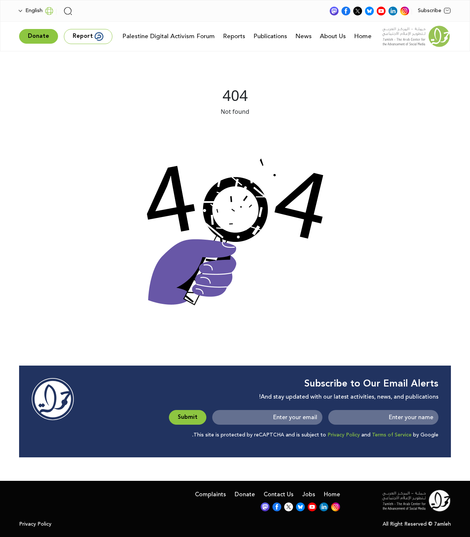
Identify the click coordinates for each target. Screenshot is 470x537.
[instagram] (404, 11)
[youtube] (381, 11)
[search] (68, 11)
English (34, 11)
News (303, 36)
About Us (333, 36)
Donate (245, 494)
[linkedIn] (392, 11)
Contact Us (278, 494)
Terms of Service (392, 435)
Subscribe (429, 11)
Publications (270, 36)
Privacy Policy (344, 435)
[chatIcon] (334, 11)
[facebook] (345, 11)
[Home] (416, 36)
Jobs (308, 494)
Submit (188, 417)
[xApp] (357, 11)
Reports (234, 36)
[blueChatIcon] (369, 11)
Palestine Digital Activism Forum (168, 36)
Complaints (210, 494)
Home (363, 36)
